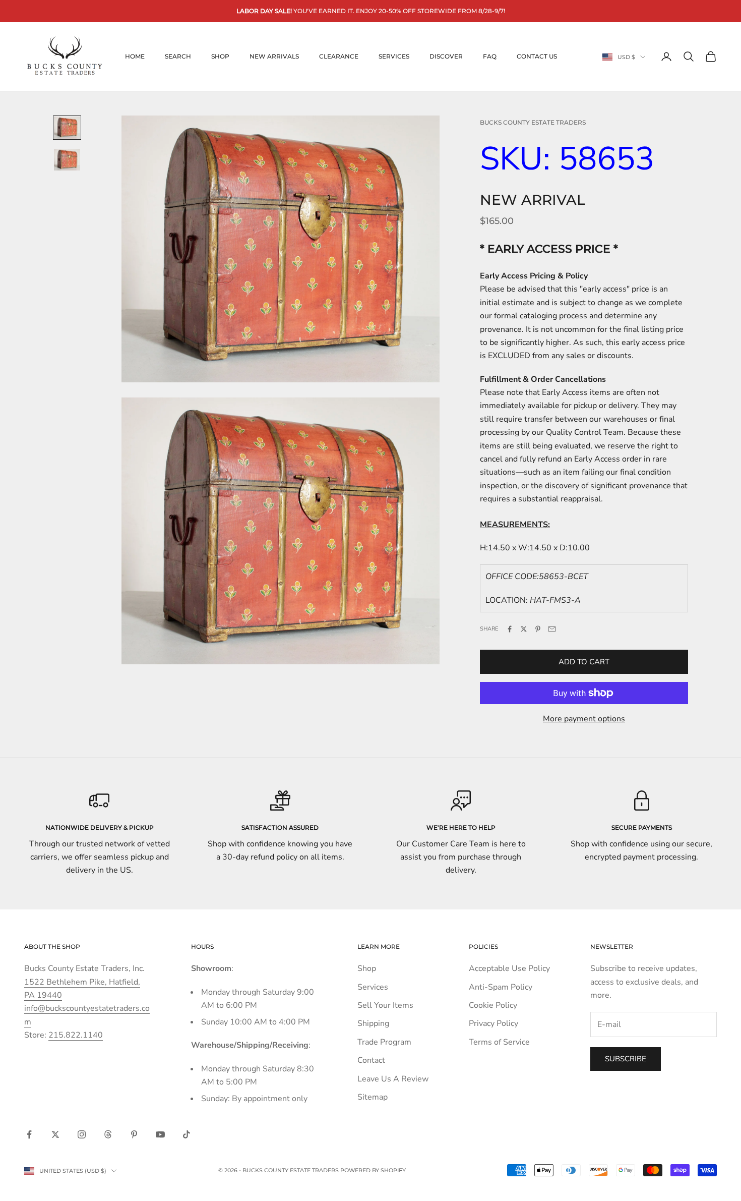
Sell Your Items (385, 1005)
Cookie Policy (493, 1005)
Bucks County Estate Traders (533, 122)
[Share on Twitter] (524, 629)
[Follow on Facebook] (29, 1134)
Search (178, 56)
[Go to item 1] (67, 128)
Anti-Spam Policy (500, 987)
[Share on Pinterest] (538, 629)
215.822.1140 (75, 1035)
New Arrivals (274, 56)
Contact (371, 1060)
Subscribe (625, 1059)
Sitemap (372, 1097)
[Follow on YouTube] (160, 1134)
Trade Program (384, 1042)
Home (135, 56)
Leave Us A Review (392, 1078)
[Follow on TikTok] (186, 1134)
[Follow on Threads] (108, 1134)
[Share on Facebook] (510, 629)
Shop (220, 56)
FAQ (490, 56)
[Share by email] (552, 629)
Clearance (338, 56)
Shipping (373, 1023)
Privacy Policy (493, 1023)
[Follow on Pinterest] (134, 1134)
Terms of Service (499, 1042)
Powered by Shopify (373, 1170)
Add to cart (584, 662)
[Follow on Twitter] (55, 1134)
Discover (446, 56)
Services (394, 56)
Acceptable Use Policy (509, 968)
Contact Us (537, 56)
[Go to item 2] (67, 160)
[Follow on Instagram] (82, 1134)
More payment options (584, 718)
